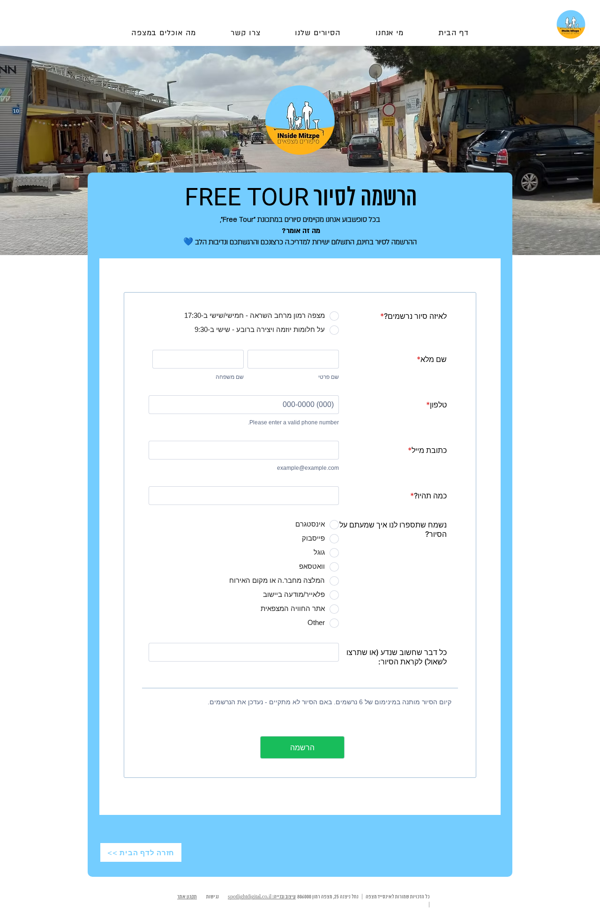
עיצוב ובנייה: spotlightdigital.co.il (262, 897)
